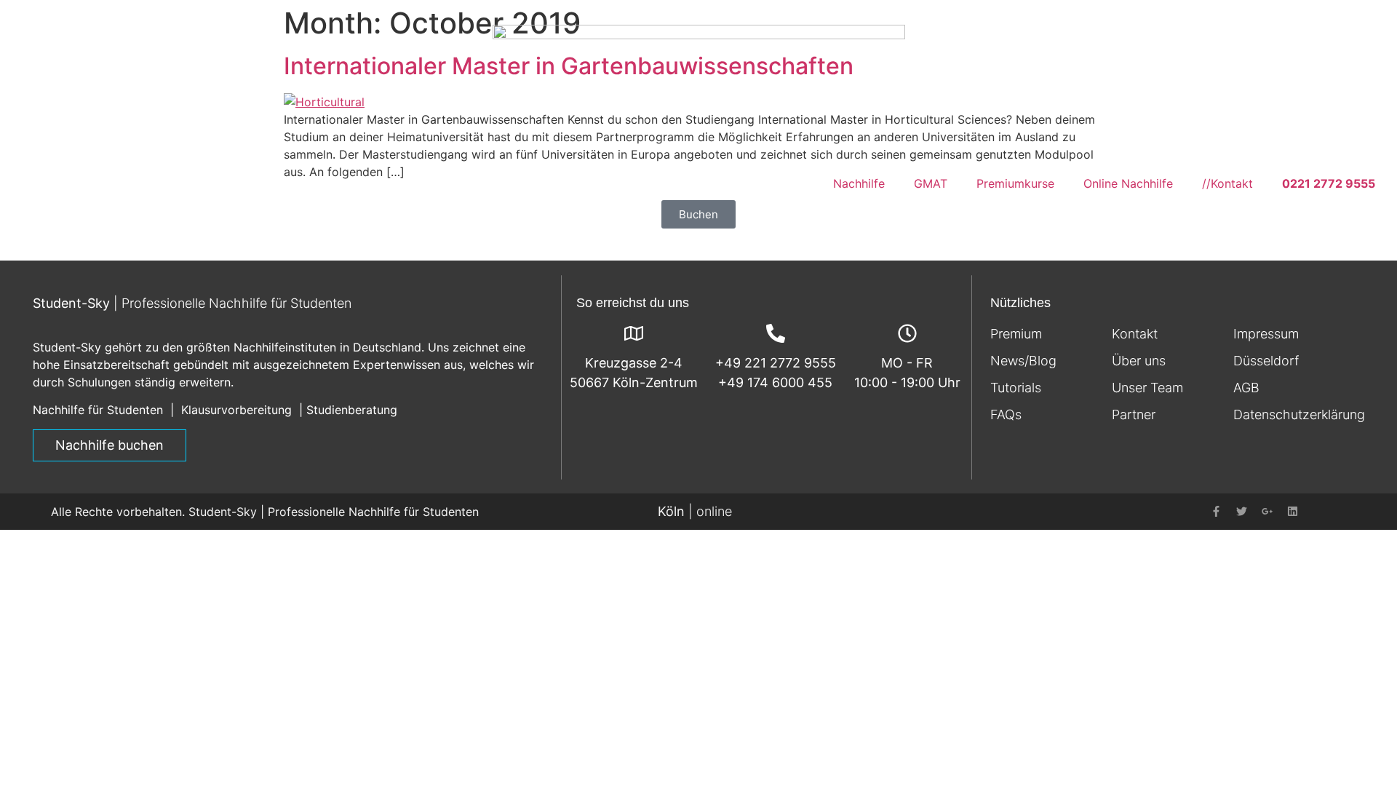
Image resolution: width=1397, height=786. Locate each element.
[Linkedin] (1293, 512)
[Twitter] (1242, 512)
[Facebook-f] (1216, 512)
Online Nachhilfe (1128, 183)
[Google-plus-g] (1267, 512)
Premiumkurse (1015, 183)
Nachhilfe (859, 183)
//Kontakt (1227, 183)
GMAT (930, 183)
